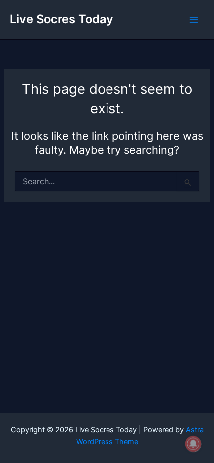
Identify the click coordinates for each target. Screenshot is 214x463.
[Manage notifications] (193, 444)
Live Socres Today (61, 19)
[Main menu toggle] (193, 19)
